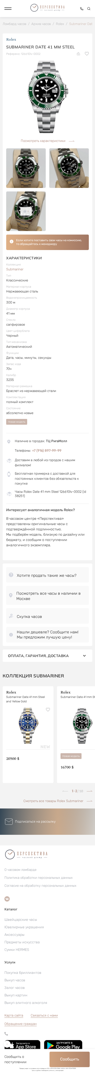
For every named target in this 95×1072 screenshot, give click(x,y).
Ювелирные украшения (24, 927)
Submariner (14, 269)
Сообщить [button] (69, 1059)
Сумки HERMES (16, 950)
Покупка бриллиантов (22, 973)
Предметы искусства (22, 942)
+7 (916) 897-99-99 (46, 451)
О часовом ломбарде (20, 870)
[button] (7, 8)
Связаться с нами (44, 1015)
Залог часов (14, 988)
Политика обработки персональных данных (38, 878)
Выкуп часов (14, 980)
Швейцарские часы (20, 919)
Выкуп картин (15, 995)
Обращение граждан (20, 1024)
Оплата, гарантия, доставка (38, 656)
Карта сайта (13, 1015)
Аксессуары (14, 935)
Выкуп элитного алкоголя (25, 1003)
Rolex (11, 39)
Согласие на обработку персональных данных (40, 886)
